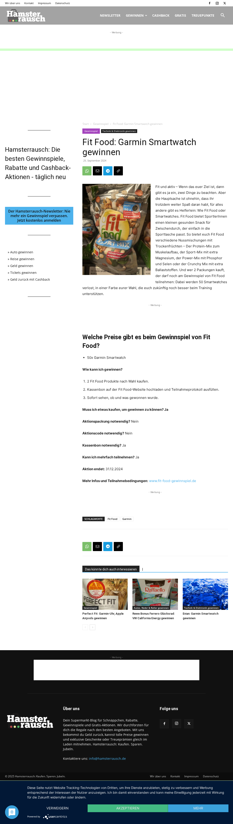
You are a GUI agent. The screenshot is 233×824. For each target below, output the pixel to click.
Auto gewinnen (21, 252)
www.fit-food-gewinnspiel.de (172, 481)
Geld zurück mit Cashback (30, 279)
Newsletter (110, 15)
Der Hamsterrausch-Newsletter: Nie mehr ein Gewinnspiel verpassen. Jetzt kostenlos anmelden (39, 216)
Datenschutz (62, 3)
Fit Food (112, 519)
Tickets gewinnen (23, 272)
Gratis (180, 15)
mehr (198, 808)
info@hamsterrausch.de (107, 758)
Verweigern (57, 808)
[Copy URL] (118, 170)
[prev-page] (85, 627)
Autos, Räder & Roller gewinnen (151, 607)
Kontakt (29, 3)
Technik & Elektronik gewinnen (119, 131)
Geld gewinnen (21, 266)
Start (86, 124)
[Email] (97, 170)
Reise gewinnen (22, 259)
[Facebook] (209, 3)
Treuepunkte (203, 15)
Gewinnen (135, 15)
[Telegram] (107, 170)
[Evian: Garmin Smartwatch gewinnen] (205, 594)
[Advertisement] (116, 42)
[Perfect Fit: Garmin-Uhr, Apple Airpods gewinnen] (105, 594)
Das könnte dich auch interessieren (111, 569)
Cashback (160, 15)
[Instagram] (217, 3)
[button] (222, 16)
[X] (224, 3)
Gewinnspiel (101, 124)
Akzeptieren (127, 808)
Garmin (127, 519)
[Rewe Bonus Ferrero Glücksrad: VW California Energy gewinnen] (155, 594)
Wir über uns (12, 3)
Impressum (44, 3)
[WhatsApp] (86, 170)
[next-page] (92, 627)
